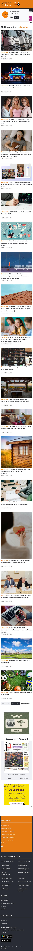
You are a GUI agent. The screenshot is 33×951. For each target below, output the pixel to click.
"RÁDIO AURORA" (6, 869)
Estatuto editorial (6, 828)
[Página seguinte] (13, 703)
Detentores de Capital (7, 831)
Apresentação (5, 825)
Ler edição (25, 778)
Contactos (4, 843)
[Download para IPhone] (16, 940)
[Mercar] (16, 723)
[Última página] (17, 703)
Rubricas (3, 906)
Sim (16, 17)
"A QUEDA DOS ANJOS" (24, 881)
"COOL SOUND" (5, 865)
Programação (5, 900)
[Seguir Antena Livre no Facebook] (2, 847)
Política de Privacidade (7, 837)
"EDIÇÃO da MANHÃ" (7, 861)
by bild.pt (3, 948)
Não (11, 17)
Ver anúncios (5, 920)
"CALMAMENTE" (5, 885)
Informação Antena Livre (8, 903)
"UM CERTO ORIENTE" (24, 885)
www (9, 778)
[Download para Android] (15, 936)
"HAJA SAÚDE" (5, 889)
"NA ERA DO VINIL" (6, 878)
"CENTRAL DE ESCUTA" (24, 861)
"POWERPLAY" (22, 878)
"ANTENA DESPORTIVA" (24, 872)
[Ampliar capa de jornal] (16, 757)
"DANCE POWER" (22, 865)
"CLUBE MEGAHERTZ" (7, 881)
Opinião (3, 909)
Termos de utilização (7, 840)
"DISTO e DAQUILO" (23, 869)
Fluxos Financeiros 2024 (8, 834)
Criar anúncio (5, 923)
